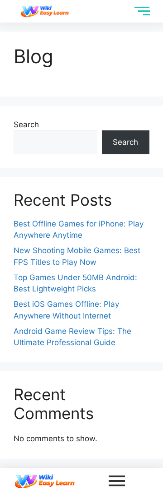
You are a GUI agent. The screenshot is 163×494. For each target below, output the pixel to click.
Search (26, 124)
